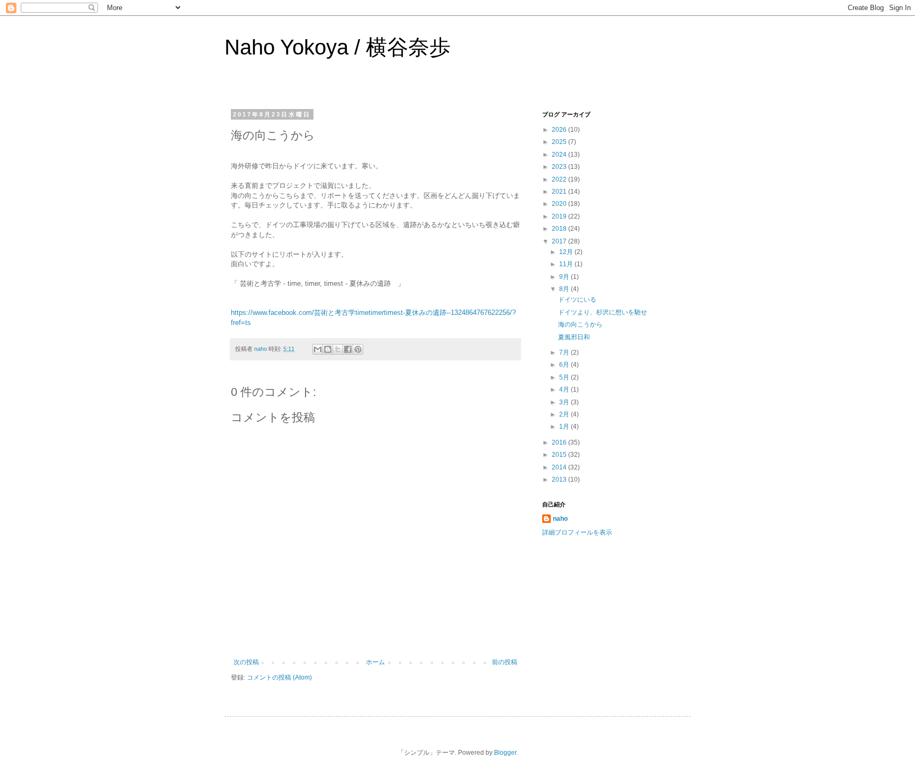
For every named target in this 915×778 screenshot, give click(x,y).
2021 (560, 191)
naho (560, 518)
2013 (560, 479)
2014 (560, 467)
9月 (565, 277)
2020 (560, 203)
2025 (560, 142)
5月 (565, 377)
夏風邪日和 (574, 337)
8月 (565, 289)
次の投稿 (246, 662)
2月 (565, 414)
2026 (560, 129)
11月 (567, 264)
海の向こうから (580, 324)
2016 (560, 442)
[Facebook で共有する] (348, 349)
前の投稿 (504, 662)
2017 (560, 241)
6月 (565, 364)
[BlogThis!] (327, 349)
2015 (560, 454)
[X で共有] (338, 349)
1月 (565, 426)
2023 (560, 166)
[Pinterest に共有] (358, 349)
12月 (567, 252)
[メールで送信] (317, 349)
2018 (560, 228)
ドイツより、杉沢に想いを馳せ (602, 312)
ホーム (375, 662)
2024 (560, 154)
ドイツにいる (577, 299)
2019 (560, 216)
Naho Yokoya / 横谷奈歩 (338, 47)
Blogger (505, 752)
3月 (565, 402)
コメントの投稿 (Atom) (279, 677)
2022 (560, 179)
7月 (565, 352)
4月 (565, 389)
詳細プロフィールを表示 (577, 532)
